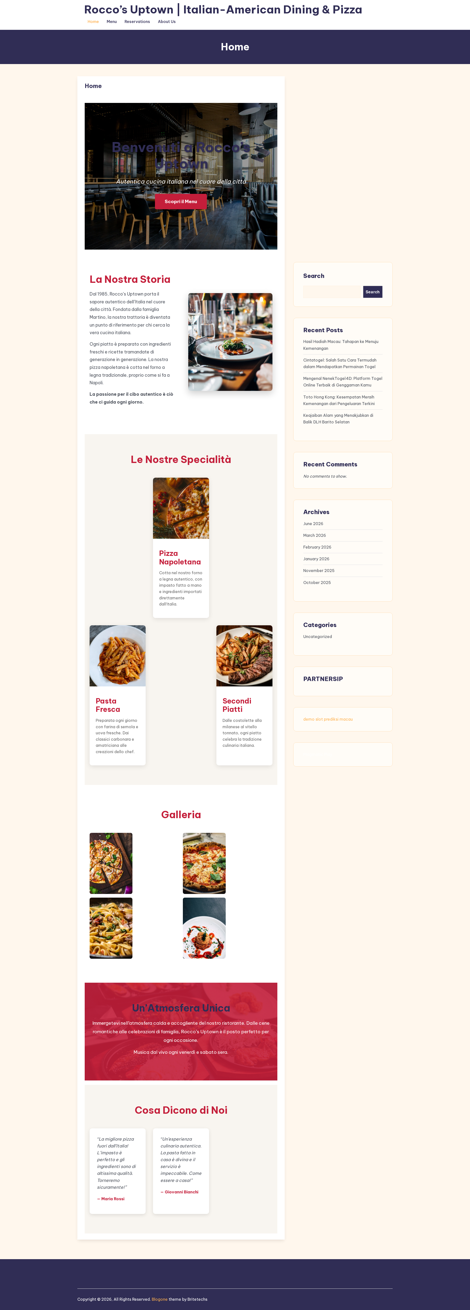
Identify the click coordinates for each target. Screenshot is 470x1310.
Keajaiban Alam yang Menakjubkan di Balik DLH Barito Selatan (338, 418)
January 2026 (316, 558)
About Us (167, 21)
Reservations (137, 21)
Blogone (160, 1299)
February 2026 (317, 547)
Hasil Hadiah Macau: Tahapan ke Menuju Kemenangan (340, 345)
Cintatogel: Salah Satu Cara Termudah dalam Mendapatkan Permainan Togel (339, 363)
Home (93, 21)
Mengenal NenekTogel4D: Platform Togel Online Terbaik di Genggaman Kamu (342, 381)
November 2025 (319, 570)
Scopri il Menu (181, 201)
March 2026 (314, 535)
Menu (112, 21)
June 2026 (313, 523)
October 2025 (317, 582)
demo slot (313, 719)
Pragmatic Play (317, 754)
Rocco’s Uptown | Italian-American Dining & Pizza (223, 9)
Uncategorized (317, 636)
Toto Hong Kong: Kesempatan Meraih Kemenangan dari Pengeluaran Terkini (339, 400)
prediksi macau (338, 719)
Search (313, 275)
